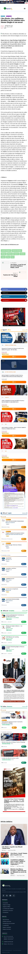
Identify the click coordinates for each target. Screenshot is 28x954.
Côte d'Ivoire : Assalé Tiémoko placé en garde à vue (18, 854)
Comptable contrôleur (11, 568)
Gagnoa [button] (16, 254)
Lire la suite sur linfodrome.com (10, 244)
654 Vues (12, 866)
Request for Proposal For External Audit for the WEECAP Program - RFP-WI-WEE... (13, 349)
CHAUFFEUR (8, 558)
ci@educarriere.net (8, 941)
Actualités (5, 902)
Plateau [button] (10, 254)
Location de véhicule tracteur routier (10, 758)
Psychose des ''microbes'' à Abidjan (10, 275)
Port (22, 44)
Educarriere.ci (9, 950)
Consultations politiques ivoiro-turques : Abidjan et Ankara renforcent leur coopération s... (17, 862)
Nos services (6, 919)
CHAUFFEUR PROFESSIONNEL (12, 599)
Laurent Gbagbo (14, 64)
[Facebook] (3, 895)
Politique (9, 16)
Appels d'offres (6, 906)
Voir (15, 356)
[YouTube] (10, 895)
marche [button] (22, 254)
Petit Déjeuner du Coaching (12, 637)
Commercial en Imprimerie (12, 588)
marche (6, 209)
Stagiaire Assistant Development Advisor (15, 533)
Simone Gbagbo (14, 71)
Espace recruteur (7, 929)
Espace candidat (7, 927)
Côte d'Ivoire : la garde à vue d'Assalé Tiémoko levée (12, 847)
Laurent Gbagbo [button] (6, 250)
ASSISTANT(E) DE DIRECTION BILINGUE (15, 521)
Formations (5, 912)
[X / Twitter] (13, 895)
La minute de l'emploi (8, 908)
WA (24, 727)
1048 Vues (12, 875)
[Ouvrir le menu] (24, 8)
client (12, 101)
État (14, 99)
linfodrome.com (9, 25)
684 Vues (4, 850)
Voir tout (24, 330)
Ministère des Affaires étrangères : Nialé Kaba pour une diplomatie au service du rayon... (18, 871)
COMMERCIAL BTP (10, 578)
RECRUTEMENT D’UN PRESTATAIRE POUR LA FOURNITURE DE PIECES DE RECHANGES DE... (12, 376)
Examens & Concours (8, 910)
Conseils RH (6, 925)
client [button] (3, 257)
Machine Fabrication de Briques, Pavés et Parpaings (13, 742)
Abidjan (9, 95)
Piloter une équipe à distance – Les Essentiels (14, 626)
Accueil (3, 16)
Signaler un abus (6, 952)
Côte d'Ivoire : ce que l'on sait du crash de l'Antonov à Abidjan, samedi (18, 266)
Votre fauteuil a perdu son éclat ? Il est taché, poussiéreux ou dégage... (12, 722)
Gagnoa (10, 180)
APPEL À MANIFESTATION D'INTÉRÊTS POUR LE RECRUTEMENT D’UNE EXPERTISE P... (13, 401)
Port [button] (12, 257)
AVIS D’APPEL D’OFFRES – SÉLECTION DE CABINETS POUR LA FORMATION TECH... (14, 428)
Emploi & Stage (6, 904)
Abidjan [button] (4, 254)
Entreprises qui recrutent (9, 923)
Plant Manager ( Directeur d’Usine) (14, 544)
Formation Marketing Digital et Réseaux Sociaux (15, 647)
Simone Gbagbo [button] (16, 250)
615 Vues (12, 856)
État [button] (8, 257)
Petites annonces (7, 921)
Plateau (3, 95)
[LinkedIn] (7, 895)
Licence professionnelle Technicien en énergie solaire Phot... (15, 615)
